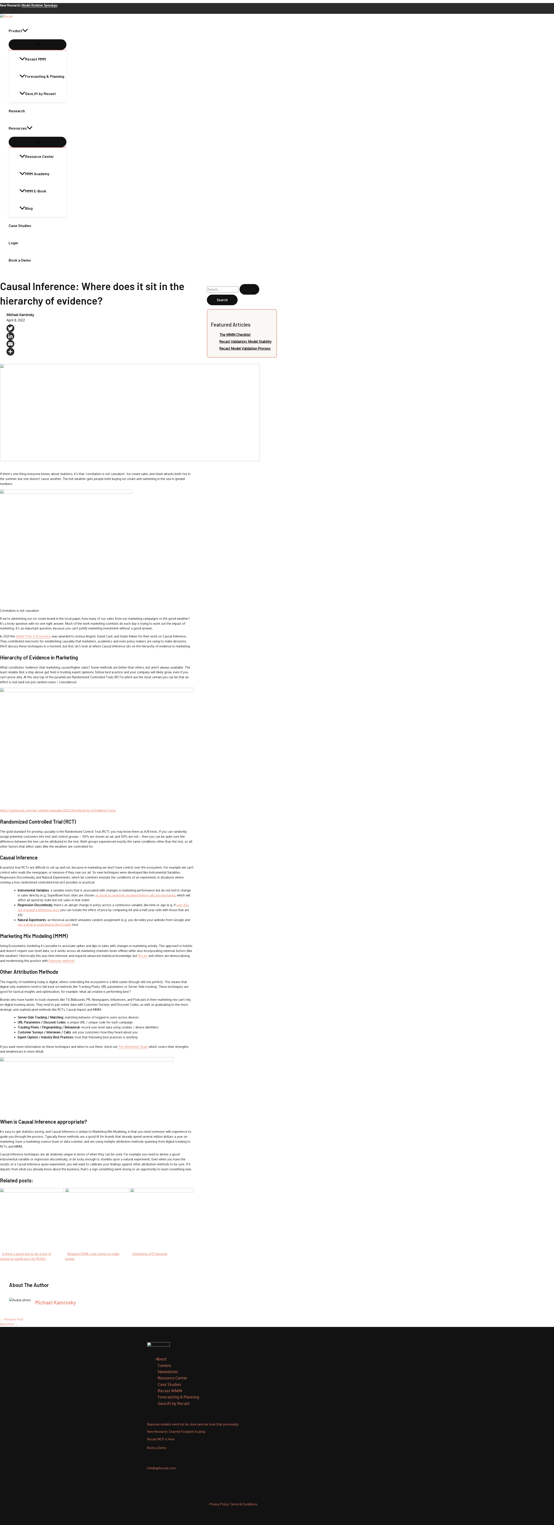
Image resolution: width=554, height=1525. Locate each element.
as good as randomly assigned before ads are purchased (135, 895)
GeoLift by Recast (40, 93)
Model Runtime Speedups (40, 5)
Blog (29, 208)
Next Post (9, 1324)
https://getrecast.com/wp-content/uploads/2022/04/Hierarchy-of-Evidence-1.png (58, 810)
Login (13, 242)
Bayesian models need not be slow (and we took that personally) (192, 1424)
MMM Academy (37, 173)
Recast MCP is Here (161, 1439)
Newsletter (168, 1371)
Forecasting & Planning (44, 76)
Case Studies (20, 225)
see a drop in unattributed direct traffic (44, 924)
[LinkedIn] (100, 336)
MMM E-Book (35, 191)
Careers (164, 1365)
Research (17, 110)
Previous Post (11, 1319)
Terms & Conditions (243, 1504)
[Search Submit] (249, 289)
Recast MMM (35, 59)
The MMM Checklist (235, 334)
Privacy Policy (219, 1504)
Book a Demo (20, 260)
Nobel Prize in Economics (33, 636)
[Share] (100, 352)
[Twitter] (100, 328)
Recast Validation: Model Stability (245, 341)
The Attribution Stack (133, 1046)
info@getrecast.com (161, 1468)
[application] (25, 30)
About (161, 1359)
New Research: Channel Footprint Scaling (176, 1431)
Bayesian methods (61, 961)
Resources (18, 128)
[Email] (100, 344)
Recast (143, 956)
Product (15, 30)
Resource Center (39, 156)
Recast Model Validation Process (245, 348)
